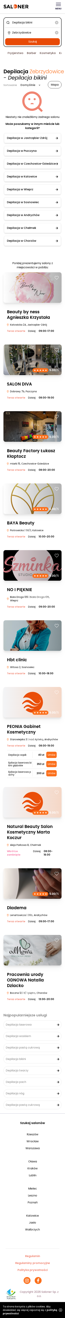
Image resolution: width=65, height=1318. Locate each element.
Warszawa (32, 1148)
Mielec (32, 1189)
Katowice (32, 1216)
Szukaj (32, 42)
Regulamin (32, 1256)
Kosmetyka (48, 53)
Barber (31, 53)
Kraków (32, 1168)
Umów (51, 755)
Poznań (33, 1202)
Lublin (32, 1175)
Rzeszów (32, 1134)
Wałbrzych (32, 1230)
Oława (32, 1161)
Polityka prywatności (33, 1270)
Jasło (32, 1223)
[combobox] (32, 22)
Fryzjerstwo (15, 53)
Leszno (32, 1195)
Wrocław (33, 1141)
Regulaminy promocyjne (32, 1263)
